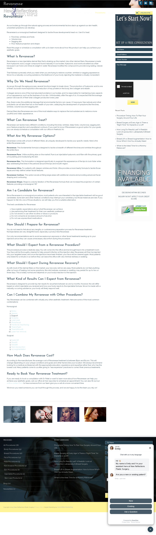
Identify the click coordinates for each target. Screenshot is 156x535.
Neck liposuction (18, 347)
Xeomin (14, 313)
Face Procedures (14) (12, 457)
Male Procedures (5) (12, 462)
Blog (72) (7, 483)
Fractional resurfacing (20, 325)
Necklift (14, 345)
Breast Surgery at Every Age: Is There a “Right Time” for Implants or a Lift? (76, 454)
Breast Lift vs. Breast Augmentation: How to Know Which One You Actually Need (77, 470)
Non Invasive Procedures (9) (15, 466)
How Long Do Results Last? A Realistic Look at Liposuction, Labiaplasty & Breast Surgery (133, 132)
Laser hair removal (18, 332)
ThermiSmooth (17, 329)
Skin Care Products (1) (13, 478)
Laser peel (15, 320)
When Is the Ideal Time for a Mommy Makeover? (73, 478)
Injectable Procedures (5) (15, 474)
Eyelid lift (15, 340)
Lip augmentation (18, 349)
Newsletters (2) (9, 489)
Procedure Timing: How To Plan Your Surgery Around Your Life (77, 446)
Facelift (14, 342)
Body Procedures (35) (12, 449)
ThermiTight (16, 327)
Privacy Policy (39, 507)
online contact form (15, 383)
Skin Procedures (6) (12, 470)
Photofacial (16, 322)
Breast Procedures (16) (13, 453)
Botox (13, 311)
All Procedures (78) (11, 445)
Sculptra (14, 318)
